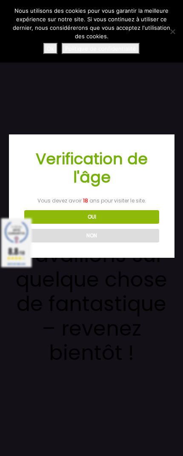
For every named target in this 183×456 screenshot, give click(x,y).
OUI (92, 216)
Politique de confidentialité (100, 48)
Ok (50, 48)
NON (91, 235)
